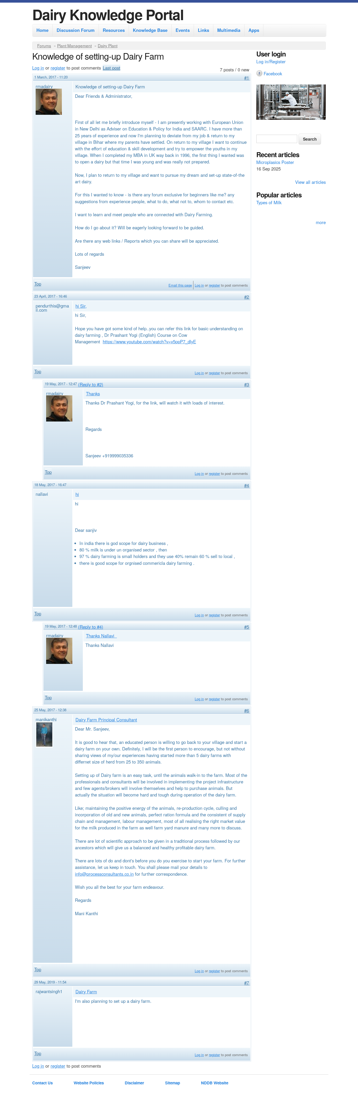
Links (203, 30)
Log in (38, 68)
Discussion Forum (76, 30)
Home (42, 30)
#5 (246, 627)
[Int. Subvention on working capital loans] (291, 102)
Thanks (93, 393)
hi (77, 494)
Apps (253, 30)
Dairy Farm (86, 991)
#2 (246, 297)
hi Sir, (81, 306)
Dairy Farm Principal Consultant (106, 719)
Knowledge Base (150, 30)
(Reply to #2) (90, 384)
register (58, 68)
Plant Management (74, 45)
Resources (114, 30)
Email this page (180, 285)
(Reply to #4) (90, 627)
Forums (44, 45)
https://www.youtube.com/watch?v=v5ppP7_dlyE (149, 341)
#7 (246, 983)
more (321, 222)
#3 (246, 384)
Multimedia (228, 30)
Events (183, 30)
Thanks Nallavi (101, 636)
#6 (246, 710)
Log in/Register (271, 61)
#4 (246, 485)
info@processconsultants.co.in (104, 874)
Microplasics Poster (275, 162)
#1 (246, 78)
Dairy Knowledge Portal (107, 14)
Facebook (273, 73)
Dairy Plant (107, 45)
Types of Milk (268, 202)
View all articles (310, 182)
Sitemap (172, 1083)
